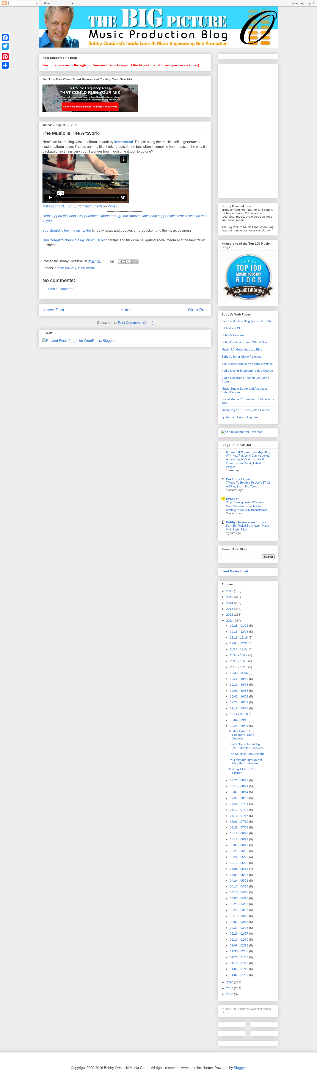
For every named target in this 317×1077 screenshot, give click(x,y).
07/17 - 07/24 (239, 809)
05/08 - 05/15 (239, 868)
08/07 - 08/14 (239, 792)
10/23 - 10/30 (239, 678)
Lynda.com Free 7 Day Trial (240, 417)
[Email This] (120, 261)
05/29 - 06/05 (239, 851)
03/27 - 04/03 (239, 904)
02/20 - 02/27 (239, 933)
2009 (230, 988)
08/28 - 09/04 (239, 726)
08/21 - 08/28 (239, 780)
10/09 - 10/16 (239, 690)
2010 (230, 982)
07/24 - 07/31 (239, 804)
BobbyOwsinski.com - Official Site (244, 342)
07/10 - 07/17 (239, 815)
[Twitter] (5, 46)
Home (126, 309)
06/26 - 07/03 (239, 827)
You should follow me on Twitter (66, 230)
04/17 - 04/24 (239, 886)
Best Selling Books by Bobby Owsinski (247, 363)
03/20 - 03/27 (239, 910)
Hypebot (232, 498)
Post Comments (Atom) (135, 323)
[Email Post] (111, 261)
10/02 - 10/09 (239, 696)
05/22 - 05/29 (239, 857)
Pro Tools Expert (238, 479)
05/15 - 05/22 (239, 863)
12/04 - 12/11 (239, 643)
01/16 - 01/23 (239, 963)
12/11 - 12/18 (239, 637)
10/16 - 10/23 (239, 684)
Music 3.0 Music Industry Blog (241, 349)
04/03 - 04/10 (239, 898)
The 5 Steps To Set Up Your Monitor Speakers (246, 746)
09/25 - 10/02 (239, 702)
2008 (230, 994)
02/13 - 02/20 (239, 939)
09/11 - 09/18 (239, 714)
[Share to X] (128, 261)
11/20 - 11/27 (239, 655)
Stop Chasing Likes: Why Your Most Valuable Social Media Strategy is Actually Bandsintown (246, 506)
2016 (230, 591)
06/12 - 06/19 (239, 839)
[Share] (5, 65)
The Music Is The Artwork (246, 753)
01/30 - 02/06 (239, 951)
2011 (230, 620)
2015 (230, 597)
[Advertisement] (248, 130)
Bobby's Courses (233, 335)
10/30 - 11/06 (239, 673)
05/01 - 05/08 (239, 874)
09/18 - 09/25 (239, 708)
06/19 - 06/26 (239, 833)
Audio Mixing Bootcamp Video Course (247, 370)
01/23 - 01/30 (239, 957)
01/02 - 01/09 (239, 975)
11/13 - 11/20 (239, 661)
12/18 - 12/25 (239, 631)
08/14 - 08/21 (239, 786)
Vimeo (113, 206)
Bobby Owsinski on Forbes (246, 522)
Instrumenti (93, 206)
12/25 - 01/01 (239, 625)
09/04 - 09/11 (239, 720)
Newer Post (53, 309)
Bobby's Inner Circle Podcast (241, 356)
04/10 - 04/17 (239, 892)
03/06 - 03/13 (239, 922)
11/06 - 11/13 (239, 667)
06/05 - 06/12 (239, 845)
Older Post (198, 309)
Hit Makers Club (232, 328)
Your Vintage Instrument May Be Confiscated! (245, 761)
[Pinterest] (5, 56)
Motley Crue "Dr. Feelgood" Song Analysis (241, 734)
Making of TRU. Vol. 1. (59, 206)
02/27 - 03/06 (239, 927)
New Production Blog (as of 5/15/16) (246, 321)
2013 (230, 608)
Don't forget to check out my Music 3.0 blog (75, 240)
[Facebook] (5, 37)
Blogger (240, 1068)
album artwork (65, 268)
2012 (230, 614)
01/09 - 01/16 (239, 969)
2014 (230, 603)
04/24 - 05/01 (239, 880)
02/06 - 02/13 (239, 945)
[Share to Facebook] (132, 261)
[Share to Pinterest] (136, 261)
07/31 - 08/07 (239, 798)
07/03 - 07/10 (239, 821)
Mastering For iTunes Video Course (245, 410)
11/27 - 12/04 (239, 649)
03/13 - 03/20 (239, 916)
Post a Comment (60, 289)
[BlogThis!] (124, 261)
